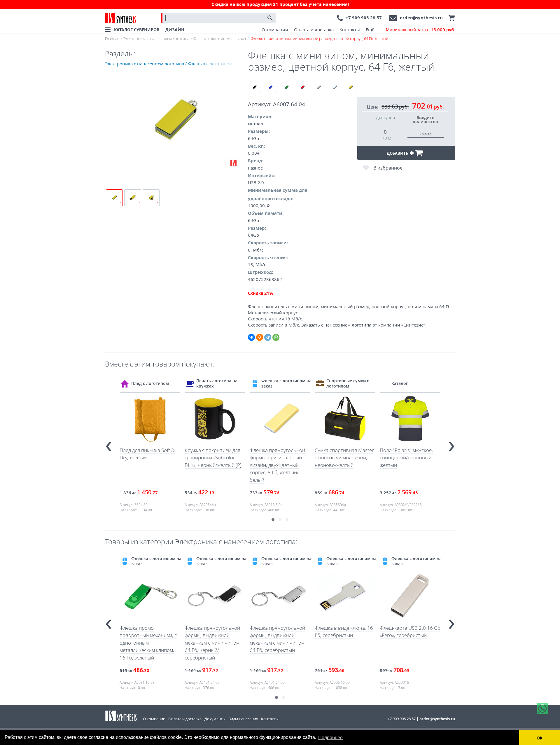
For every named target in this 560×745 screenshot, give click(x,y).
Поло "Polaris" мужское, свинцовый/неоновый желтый (406, 457)
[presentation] (108, 444)
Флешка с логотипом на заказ (219, 38)
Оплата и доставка (314, 29)
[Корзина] (450, 18)
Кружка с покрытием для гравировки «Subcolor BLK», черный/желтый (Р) (213, 457)
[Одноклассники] (259, 337)
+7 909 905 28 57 (364, 18)
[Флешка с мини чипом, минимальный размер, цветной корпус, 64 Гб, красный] (302, 87)
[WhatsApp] (275, 337)
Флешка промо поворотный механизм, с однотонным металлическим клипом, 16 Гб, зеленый (148, 642)
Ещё (370, 29)
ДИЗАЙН (174, 29)
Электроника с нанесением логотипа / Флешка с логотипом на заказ (176, 64)
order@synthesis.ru (421, 18)
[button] (273, 520)
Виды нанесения (243, 718)
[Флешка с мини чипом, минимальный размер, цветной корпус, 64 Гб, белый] (334, 87)
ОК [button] (539, 738)
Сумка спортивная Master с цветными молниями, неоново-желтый (344, 457)
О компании (275, 29)
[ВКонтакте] (251, 337)
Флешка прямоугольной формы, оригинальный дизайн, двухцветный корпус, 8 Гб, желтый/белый (277, 465)
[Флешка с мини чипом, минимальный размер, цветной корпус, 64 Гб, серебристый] (318, 87)
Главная (112, 38)
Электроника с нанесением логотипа (156, 38)
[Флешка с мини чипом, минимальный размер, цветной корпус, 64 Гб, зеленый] (286, 87)
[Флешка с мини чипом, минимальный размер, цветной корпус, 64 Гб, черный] (254, 87)
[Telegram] (267, 337)
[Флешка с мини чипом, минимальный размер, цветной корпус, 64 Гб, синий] (270, 87)
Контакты (350, 29)
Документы (214, 718)
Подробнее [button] (330, 737)
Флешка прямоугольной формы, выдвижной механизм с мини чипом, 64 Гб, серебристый (278, 639)
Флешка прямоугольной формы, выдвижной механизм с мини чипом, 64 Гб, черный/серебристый (213, 642)
